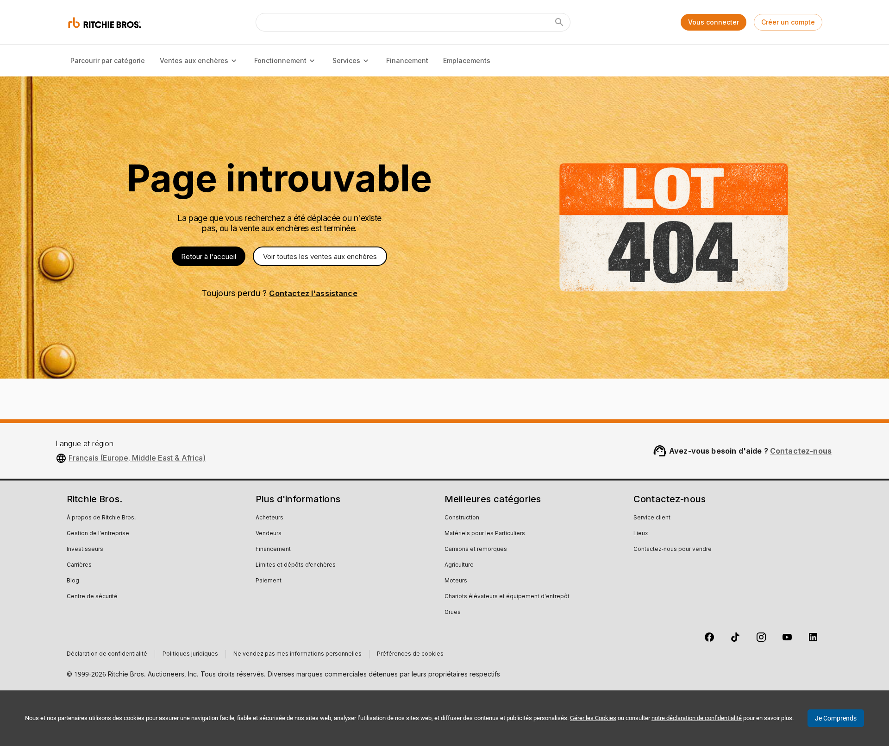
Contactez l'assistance (313, 293)
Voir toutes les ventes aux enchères (320, 256)
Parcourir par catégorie (107, 60)
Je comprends (836, 718)
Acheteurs (269, 518)
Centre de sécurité (92, 597)
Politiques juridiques (190, 654)
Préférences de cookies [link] (410, 654)
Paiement (269, 581)
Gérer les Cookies (593, 717)
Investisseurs (85, 549)
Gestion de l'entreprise (98, 534)
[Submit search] (559, 22)
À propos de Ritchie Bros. (101, 518)
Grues (452, 612)
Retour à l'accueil (208, 256)
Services (346, 60)
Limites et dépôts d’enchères (296, 565)
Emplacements (466, 60)
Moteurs (455, 581)
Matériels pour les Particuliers (484, 534)
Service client (651, 518)
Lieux (640, 534)
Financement (407, 60)
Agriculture (459, 565)
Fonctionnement (280, 60)
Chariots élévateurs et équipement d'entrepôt (507, 597)
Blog (73, 581)
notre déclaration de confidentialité (696, 717)
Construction (461, 518)
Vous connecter (713, 22)
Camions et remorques (475, 549)
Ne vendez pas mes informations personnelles (297, 654)
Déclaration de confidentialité (107, 654)
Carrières (79, 565)
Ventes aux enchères (194, 60)
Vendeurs (269, 534)
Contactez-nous (801, 450)
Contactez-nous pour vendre (672, 549)
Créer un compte (788, 22)
